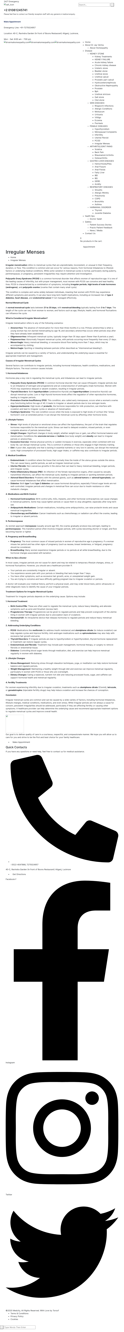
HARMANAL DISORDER (100, 207)
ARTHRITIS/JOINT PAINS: (101, 146)
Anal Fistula (100, 169)
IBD (96, 175)
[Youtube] (83, 1)
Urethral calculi (101, 77)
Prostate (98, 88)
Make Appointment (12, 22)
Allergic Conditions (103, 108)
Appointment (89, 247)
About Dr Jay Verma (94, 45)
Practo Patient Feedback (101, 227)
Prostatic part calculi (104, 80)
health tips (90, 216)
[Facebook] (79, 1)
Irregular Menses (102, 143)
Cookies (14, 1319)
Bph (96, 91)
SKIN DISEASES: (97, 103)
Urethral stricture (102, 94)
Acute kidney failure (104, 62)
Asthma (98, 204)
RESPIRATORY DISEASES (101, 187)
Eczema (98, 120)
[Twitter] (81, 1)
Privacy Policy (17, 1316)
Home (87, 42)
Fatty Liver (100, 172)
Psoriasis (99, 123)
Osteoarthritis (101, 158)
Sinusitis (98, 190)
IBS (96, 178)
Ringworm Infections (104, 106)
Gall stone (99, 97)
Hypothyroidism (102, 129)
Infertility (99, 135)
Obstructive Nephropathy (106, 85)
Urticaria (99, 114)
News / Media (96, 230)
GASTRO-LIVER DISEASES (102, 161)
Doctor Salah (96, 219)
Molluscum (100, 111)
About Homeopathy (99, 48)
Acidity (98, 184)
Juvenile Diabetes (103, 213)
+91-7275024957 (28, 27)
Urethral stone (101, 74)
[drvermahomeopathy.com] (16, 42)
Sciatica (98, 149)
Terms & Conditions (19, 1313)
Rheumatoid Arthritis (104, 155)
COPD (97, 198)
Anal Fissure (100, 166)
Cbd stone (99, 100)
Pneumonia (100, 195)
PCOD (97, 140)
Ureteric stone (101, 68)
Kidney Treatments (103, 56)
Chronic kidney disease (105, 65)
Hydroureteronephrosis (105, 82)
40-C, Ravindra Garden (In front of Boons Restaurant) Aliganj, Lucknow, (45, 33)
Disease (88, 51)
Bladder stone (101, 71)
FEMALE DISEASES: (99, 126)
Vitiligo (98, 117)
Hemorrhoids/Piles (103, 164)
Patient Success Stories (100, 224)
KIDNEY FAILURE (102, 59)
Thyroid (98, 210)
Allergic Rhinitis (102, 193)
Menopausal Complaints (106, 132)
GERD (97, 181)
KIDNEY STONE (97, 53)
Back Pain (99, 152)
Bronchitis (99, 201)
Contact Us (90, 233)
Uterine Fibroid (101, 137)
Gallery (88, 222)
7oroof (56, 1310)
